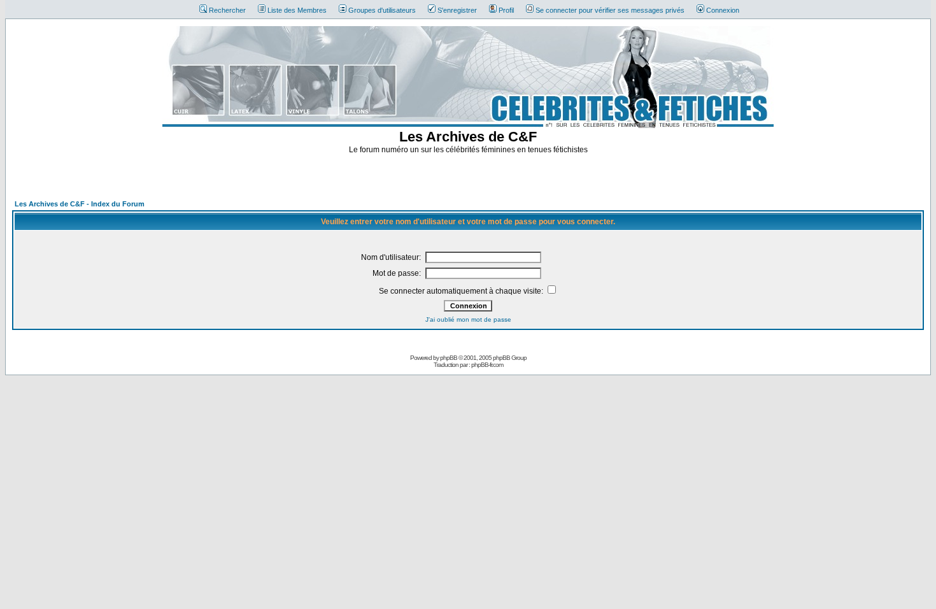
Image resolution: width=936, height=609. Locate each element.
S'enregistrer (457, 10)
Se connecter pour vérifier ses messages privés (609, 10)
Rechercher (227, 10)
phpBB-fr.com (487, 364)
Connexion (722, 10)
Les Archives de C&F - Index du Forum (80, 204)
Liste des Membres (297, 10)
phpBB (448, 357)
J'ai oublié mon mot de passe (468, 319)
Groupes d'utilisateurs (382, 10)
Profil (506, 10)
